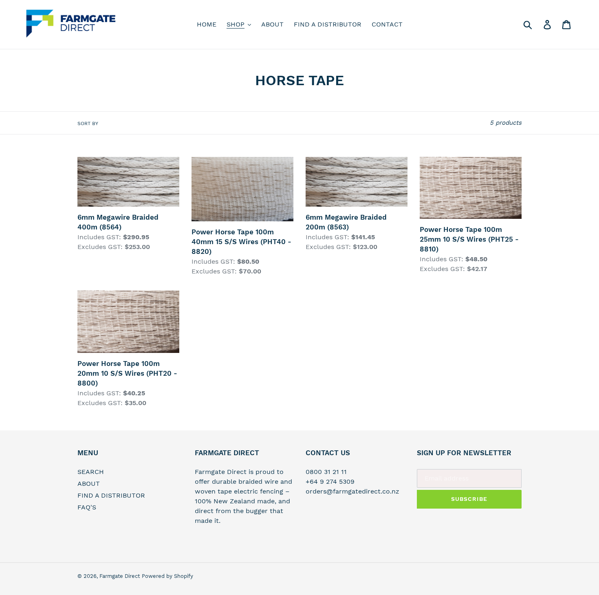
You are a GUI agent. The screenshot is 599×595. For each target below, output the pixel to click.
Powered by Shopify (167, 576)
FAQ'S (86, 507)
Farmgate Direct (119, 576)
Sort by (87, 123)
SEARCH (90, 472)
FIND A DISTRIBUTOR (111, 495)
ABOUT (88, 483)
